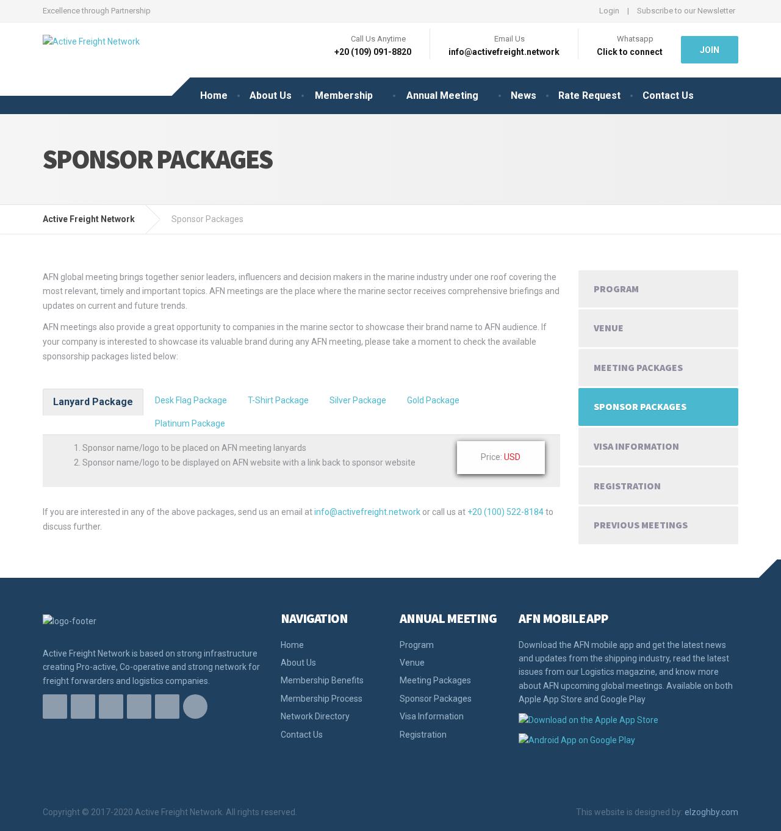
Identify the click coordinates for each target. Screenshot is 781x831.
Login (609, 10)
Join (709, 50)
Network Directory (315, 716)
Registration (627, 486)
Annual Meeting (442, 95)
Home (214, 95)
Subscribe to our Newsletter (686, 10)
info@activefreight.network (367, 512)
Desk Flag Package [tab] (191, 400)
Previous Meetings (641, 525)
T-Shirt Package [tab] (278, 400)
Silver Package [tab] (357, 400)
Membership (344, 95)
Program (616, 288)
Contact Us (668, 95)
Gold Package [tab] (433, 400)
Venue (609, 328)
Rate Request (589, 95)
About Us (271, 95)
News (523, 95)
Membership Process (321, 698)
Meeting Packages (638, 367)
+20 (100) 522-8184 (505, 512)
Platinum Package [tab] (190, 423)
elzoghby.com (711, 812)
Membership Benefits (322, 680)
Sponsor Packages (640, 406)
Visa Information (636, 446)
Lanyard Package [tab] (93, 402)
